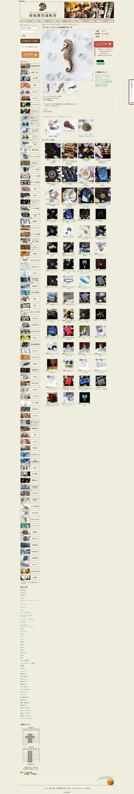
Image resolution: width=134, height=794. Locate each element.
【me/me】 (23, 541)
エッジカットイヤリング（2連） (86, 371)
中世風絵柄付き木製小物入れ (70, 321)
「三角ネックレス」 (102, 270)
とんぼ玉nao (23, 457)
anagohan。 (23, 269)
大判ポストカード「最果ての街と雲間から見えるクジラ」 (85, 388)
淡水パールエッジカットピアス (102, 371)
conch (21, 380)
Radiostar (22, 554)
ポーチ (22, 634)
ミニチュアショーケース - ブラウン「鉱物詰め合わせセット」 (69, 162)
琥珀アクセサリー (25, 127)
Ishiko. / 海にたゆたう (26, 276)
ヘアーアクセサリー (25, 612)
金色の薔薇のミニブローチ (54, 221)
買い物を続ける (105, 53)
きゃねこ (22, 341)
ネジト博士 (23, 477)
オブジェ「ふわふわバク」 (54, 354)
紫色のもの (23, 684)
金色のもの (23, 700)
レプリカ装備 (23, 211)
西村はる (22, 503)
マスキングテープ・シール (27, 205)
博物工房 (22, 483)
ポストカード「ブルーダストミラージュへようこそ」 (52, 338)
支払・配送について (48, 21)
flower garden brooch (54, 204)
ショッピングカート (104, 21)
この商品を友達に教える (104, 51)
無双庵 (22, 535)
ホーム (29, 21)
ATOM (33, 774)
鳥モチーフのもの (25, 708)
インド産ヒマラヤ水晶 (54, 255)
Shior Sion (22, 386)
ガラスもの (23, 652)
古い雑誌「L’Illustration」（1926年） (101, 388)
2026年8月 (23, 590)
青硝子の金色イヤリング (70, 305)
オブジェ (22, 639)
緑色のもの (23, 681)
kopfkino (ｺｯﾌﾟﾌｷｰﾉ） (25, 373)
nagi (21, 470)
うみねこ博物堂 (24, 295)
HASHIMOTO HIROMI (26, 490)
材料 (21, 658)
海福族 (22, 665)
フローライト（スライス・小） (102, 255)
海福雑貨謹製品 (24, 69)
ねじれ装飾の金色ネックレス (87, 238)
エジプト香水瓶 (24, 237)
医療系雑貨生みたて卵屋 (26, 282)
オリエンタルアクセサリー (27, 140)
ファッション (23, 631)
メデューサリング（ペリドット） (102, 337)
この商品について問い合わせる (105, 49)
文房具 (22, 198)
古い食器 (22, 82)
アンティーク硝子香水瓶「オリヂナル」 (69, 255)
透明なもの (23, 705)
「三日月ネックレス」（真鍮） (54, 160)
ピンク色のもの (24, 687)
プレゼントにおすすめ (26, 718)
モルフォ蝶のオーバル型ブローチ (102, 238)
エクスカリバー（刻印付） (54, 321)
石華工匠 (22, 412)
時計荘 (22, 451)
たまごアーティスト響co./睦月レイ (29, 425)
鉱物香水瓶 (23, 153)
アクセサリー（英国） (26, 146)
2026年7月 (23, 592)
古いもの (22, 94)
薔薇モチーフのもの (25, 715)
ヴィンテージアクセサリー (27, 114)
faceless (22, 574)
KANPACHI (23, 328)
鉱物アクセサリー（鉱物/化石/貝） (29, 120)
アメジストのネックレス (54, 271)
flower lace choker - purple (70, 287)
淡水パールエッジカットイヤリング (53, 388)
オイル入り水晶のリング (70, 271)
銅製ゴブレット (103, 304)
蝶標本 (22, 224)
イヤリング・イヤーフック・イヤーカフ (29, 601)
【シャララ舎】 (24, 399)
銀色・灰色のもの (25, 702)
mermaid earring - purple (71, 183)
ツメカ (22, 444)
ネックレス (23, 604)
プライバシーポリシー (78, 788)
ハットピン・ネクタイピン (27, 619)
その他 (22, 668)
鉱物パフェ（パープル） (87, 355)
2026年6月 (23, 595)
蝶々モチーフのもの (25, 710)
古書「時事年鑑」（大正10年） (70, 338)
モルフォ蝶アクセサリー (26, 133)
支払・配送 (52, 788)
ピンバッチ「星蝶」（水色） (86, 404)
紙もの (22, 644)
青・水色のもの (24, 676)
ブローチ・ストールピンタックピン (26, 616)
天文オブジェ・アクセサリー (28, 166)
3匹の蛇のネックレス (86, 220)
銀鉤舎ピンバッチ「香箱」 (102, 220)
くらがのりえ (23, 360)
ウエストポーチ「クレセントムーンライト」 (87, 205)
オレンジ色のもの (25, 689)
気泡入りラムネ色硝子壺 (87, 255)
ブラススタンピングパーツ (27, 250)
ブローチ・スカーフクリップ (70, 24)
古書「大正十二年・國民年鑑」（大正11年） (68, 389)
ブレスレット (23, 607)
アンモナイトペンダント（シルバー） (53, 237)
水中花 (22, 256)
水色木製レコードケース (54, 305)
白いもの (22, 694)
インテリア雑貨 (24, 172)
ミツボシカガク (24, 528)
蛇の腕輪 (87, 159)
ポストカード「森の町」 (104, 183)
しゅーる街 (23, 405)
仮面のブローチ (55, 183)
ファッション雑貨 (25, 179)
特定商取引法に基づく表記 (105, 55)
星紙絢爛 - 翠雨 (102, 287)
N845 (21, 302)
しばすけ (22, 392)
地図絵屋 (22, 431)
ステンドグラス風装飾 (26, 218)
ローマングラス (24, 159)
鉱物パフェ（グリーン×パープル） (69, 355)
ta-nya (21, 418)
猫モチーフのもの (25, 713)
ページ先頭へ (110, 782)
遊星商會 (22, 548)
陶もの (22, 650)
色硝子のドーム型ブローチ (86, 136)
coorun (22, 354)
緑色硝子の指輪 (53, 136)
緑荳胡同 (22, 561)
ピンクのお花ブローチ (69, 131)
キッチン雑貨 (23, 185)
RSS (27, 774)
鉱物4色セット (71, 371)
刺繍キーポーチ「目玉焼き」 (88, 183)
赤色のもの (23, 673)
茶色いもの (23, 692)
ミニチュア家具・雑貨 (26, 243)
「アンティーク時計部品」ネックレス (104, 205)
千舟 (21, 438)
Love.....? (22, 567)
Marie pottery (23, 522)
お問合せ (86, 21)
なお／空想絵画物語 (25, 464)
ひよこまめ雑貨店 (25, 509)
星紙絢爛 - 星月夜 (86, 303)
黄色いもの (23, 679)
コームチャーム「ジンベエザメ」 (86, 287)
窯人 (21, 308)
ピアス (22, 597)
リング (22, 610)
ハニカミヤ (23, 496)
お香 (21, 192)
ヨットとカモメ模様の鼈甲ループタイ (104, 161)
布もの (22, 647)
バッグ (22, 637)
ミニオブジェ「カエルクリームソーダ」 (69, 404)
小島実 (22, 367)
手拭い (22, 629)
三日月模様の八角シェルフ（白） (71, 205)
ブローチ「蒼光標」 (102, 320)
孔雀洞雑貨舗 (23, 347)
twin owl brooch (70, 237)
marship (22, 516)
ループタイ (23, 622)
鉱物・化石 (23, 75)
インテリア (23, 671)
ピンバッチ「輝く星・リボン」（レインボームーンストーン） (85, 272)
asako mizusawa (24, 263)
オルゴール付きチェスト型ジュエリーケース (52, 405)
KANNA (22, 321)
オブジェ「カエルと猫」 (86, 337)
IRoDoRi (22, 289)
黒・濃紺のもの (24, 697)
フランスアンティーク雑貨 (27, 663)
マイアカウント (30, 25)
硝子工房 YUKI (24, 315)
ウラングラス (23, 107)
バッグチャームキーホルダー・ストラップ (27, 625)
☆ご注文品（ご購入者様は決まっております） (30, 583)
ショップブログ (67, 21)
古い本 (22, 101)
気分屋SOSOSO (24, 334)
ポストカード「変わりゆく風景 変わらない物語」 (68, 221)
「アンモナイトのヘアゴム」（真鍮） (86, 321)
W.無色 (22, 580)
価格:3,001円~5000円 (101, 85)
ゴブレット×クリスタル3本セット (54, 371)
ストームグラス (24, 231)
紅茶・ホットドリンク (26, 88)
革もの (22, 655)
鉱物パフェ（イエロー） (103, 355)
